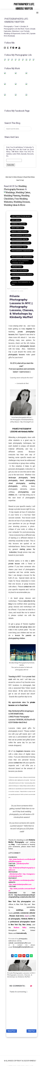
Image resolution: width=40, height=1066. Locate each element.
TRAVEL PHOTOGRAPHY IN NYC (21, 283)
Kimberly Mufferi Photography (21, 841)
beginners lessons (23, 751)
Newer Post (11, 1031)
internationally (21, 933)
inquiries (29, 329)
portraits (17, 913)
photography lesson (27, 346)
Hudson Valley (20, 927)
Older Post (31, 1031)
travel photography (27, 480)
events (32, 910)
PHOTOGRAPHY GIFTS (19, 239)
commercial (24, 913)
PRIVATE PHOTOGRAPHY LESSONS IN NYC (20, 262)
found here (24, 705)
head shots (20, 916)
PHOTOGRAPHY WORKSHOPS (22, 257)
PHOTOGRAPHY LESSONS (21, 243)
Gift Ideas (16, 220)
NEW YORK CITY (17, 228)
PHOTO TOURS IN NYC (19, 231)
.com (31, 947)
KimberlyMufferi (25, 947)
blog (13, 844)
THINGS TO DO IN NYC (19, 270)
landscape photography (18, 478)
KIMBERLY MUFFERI (18, 224)
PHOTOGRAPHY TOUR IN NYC (22, 250)
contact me (27, 587)
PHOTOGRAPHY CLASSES (21, 235)
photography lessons (16, 355)
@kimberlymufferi (22, 863)
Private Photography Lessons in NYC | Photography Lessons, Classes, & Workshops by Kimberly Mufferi (21, 975)
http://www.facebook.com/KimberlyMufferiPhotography (21, 860)
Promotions (17, 267)
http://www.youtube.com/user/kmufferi (21, 889)
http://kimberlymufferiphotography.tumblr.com (21, 868)
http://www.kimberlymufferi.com (20, 884)
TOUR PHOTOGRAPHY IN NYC (22, 274)
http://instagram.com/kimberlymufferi (21, 875)
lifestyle (12, 916)
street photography (16, 483)
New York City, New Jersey (20, 924)
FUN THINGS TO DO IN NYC (21, 216)
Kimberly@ (16, 947)
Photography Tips (19, 247)
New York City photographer (19, 901)
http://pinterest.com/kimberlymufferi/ (22, 880)
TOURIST (15, 278)
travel (27, 916)
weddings (19, 910)
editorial (32, 913)
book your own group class (21, 627)
